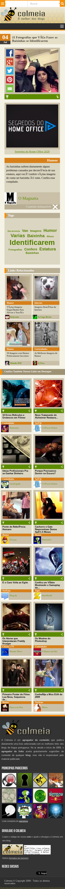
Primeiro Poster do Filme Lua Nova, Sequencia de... (16, 697)
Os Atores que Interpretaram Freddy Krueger (13, 641)
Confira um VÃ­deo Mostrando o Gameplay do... (47, 585)
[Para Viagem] (40, 786)
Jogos (37, 591)
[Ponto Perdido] (25, 786)
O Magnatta (28, 198)
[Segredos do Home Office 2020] (32, 146)
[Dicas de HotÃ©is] (9, 786)
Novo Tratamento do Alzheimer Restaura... (46, 416)
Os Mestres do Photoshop (42, 639)
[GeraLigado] (25, 817)
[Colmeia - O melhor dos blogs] (9, 20)
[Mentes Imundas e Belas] (9, 817)
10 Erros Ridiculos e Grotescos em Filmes (13, 416)
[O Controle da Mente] (56, 817)
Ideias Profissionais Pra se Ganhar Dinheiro (15, 472)
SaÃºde (38, 423)
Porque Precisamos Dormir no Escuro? (45, 472)
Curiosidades (8, 423)
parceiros (23, 821)
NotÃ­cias (6, 591)
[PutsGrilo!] (25, 802)
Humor (5, 535)
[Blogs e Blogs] (40, 802)
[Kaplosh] (56, 786)
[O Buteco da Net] (56, 802)
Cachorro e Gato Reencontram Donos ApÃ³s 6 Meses (46, 529)
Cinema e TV (8, 647)
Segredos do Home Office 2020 (32, 151)
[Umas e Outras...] (9, 802)
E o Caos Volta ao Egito (15, 582)
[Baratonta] (40, 817)
